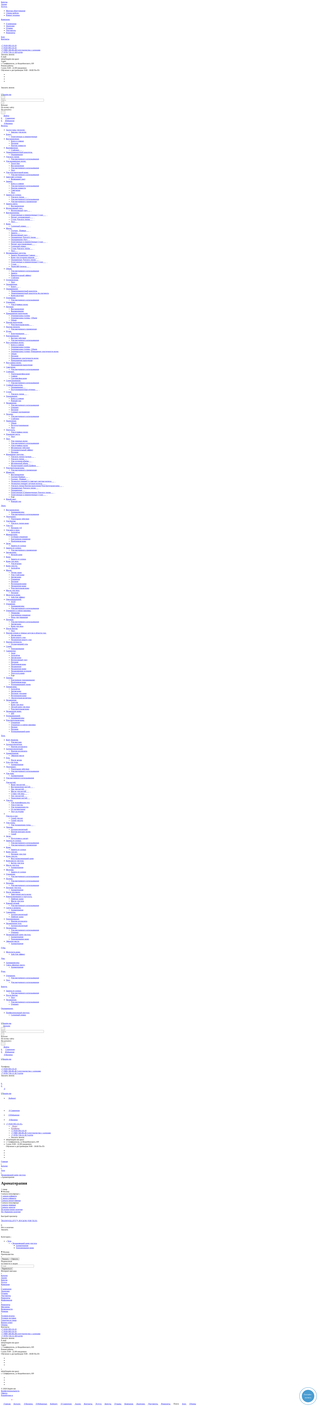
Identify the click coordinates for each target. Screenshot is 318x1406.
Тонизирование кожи (25, 1248)
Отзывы (9, 28)
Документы (11, 30)
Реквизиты (10, 33)
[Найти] (3, 112)
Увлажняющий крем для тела (24, 1243)
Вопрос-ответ (7, 1322)
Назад (14, 1126)
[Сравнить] (2, 1235)
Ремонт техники (13, 15)
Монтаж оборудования (15, 11)
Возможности (7, 1309)
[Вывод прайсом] (5, 1214)
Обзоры (4, 1325)
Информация (6, 1300)
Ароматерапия (22, 1245)
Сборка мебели (12, 13)
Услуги (4, 1282)
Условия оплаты (8, 1316)
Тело (9, 1241)
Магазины (5, 1307)
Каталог (4, 1275)
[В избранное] (2, 1232)
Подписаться (7, 1269)
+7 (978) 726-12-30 (12, 52)
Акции (4, 1278)
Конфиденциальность (10, 1391)
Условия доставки (8, 1318)
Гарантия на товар (9, 1320)
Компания (5, 1284)
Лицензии (10, 26)
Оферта (4, 1393)
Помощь (4, 1311)
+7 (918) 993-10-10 (9, 46)
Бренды (4, 1280)
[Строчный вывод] (3, 1214)
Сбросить (14, 1259)
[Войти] (2, 1081)
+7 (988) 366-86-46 (20, 50)
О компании (11, 24)
